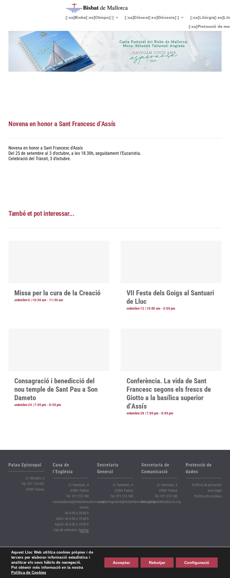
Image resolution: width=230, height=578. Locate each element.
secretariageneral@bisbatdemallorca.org (126, 502)
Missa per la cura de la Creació (57, 293)
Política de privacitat (207, 485)
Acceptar (121, 562)
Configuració (196, 562)
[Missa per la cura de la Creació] (59, 262)
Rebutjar (157, 562)
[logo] (97, 5)
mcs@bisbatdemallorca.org (161, 502)
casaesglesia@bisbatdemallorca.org (78, 502)
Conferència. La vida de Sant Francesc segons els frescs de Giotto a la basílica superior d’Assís (169, 393)
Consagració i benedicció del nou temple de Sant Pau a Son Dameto (56, 389)
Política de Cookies (28, 572)
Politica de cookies (208, 496)
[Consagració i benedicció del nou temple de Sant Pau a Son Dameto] (59, 350)
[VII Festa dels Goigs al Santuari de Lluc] (171, 262)
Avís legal (215, 490)
